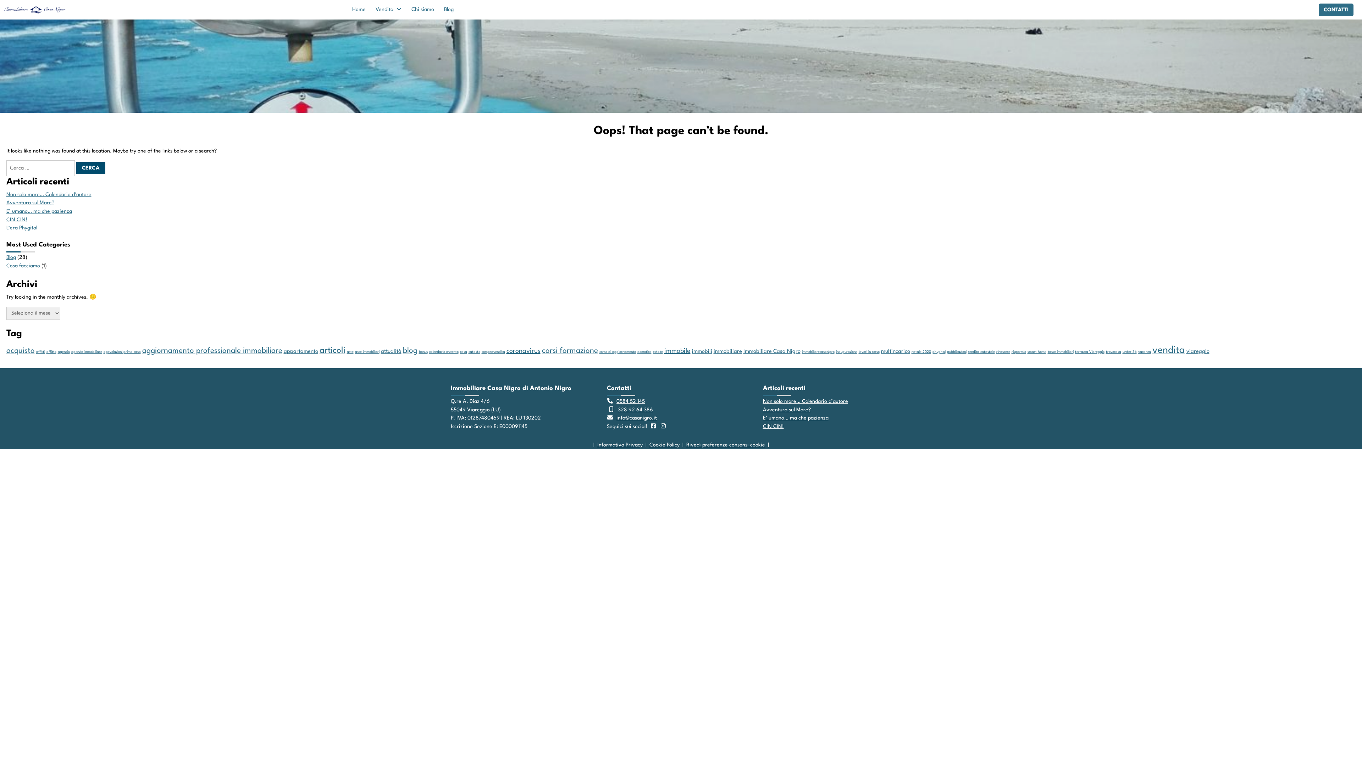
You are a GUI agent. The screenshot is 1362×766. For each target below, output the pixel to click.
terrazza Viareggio (1089, 352)
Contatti (1336, 9)
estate (658, 352)
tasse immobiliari (1061, 352)
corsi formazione (570, 351)
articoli (332, 350)
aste (350, 352)
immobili (702, 351)
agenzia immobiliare (86, 352)
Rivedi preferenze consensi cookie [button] (725, 445)
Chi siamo (422, 9)
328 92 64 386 (635, 409)
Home (359, 9)
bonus (423, 352)
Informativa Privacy (620, 445)
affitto (51, 352)
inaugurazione (846, 352)
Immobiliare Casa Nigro (772, 351)
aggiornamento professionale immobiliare (212, 351)
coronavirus (523, 351)
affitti (40, 352)
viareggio (1197, 351)
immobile (677, 351)
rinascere (1003, 352)
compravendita (493, 352)
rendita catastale (981, 352)
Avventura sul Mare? (30, 202)
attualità (391, 351)
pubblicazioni (957, 352)
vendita (1168, 350)
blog (410, 351)
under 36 (1130, 352)
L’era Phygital (21, 228)
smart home (1037, 352)
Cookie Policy (664, 445)
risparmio (1019, 352)
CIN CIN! (16, 219)
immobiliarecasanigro (818, 352)
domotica (644, 352)
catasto (474, 352)
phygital (939, 352)
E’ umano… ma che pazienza (39, 211)
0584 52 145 (630, 401)
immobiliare (728, 351)
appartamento (301, 351)
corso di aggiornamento (617, 352)
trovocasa (1113, 352)
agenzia (64, 352)
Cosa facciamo (23, 265)
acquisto (20, 351)
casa (463, 352)
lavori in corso (869, 352)
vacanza (1144, 352)
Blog (449, 9)
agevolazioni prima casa (122, 352)
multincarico (895, 351)
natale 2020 (921, 352)
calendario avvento (444, 352)
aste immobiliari (367, 352)
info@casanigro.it (636, 418)
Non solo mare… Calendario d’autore (49, 194)
